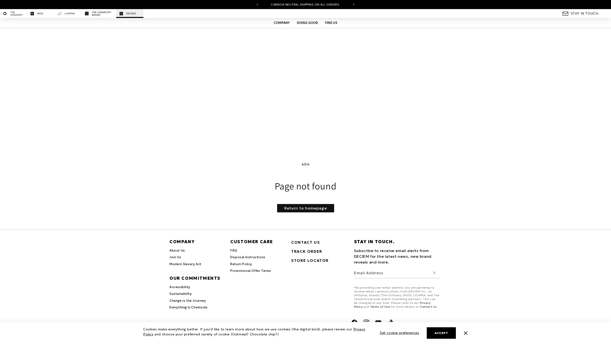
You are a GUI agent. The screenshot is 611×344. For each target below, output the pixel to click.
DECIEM (131, 13)
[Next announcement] (353, 4)
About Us (177, 250)
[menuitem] (13, 13)
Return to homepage (305, 208)
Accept (441, 333)
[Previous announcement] (257, 4)
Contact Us (428, 306)
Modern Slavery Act (185, 264)
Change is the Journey (187, 301)
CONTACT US (305, 242)
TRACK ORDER (306, 251)
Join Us (175, 257)
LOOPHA (70, 13)
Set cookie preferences (399, 333)
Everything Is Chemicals (188, 307)
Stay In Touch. (585, 13)
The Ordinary (16, 13)
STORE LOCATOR (310, 260)
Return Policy (241, 264)
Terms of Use (380, 306)
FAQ (233, 250)
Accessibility (179, 287)
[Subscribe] (434, 273)
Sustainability (180, 294)
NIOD (40, 13)
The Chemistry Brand (101, 13)
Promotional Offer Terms (250, 271)
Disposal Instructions (247, 257)
